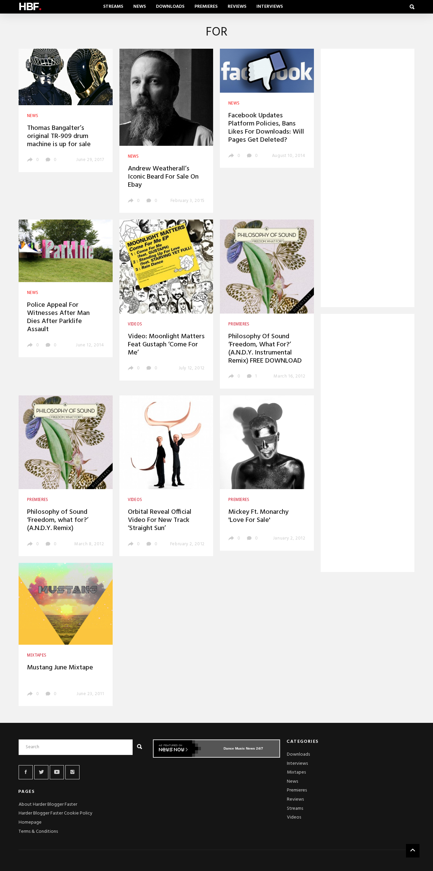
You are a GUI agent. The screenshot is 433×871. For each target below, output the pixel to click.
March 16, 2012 (289, 376)
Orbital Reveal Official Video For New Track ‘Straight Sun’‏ (159, 520)
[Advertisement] (368, 179)
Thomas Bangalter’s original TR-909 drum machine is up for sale (59, 136)
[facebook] (26, 772)
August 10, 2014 (288, 155)
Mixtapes (296, 772)
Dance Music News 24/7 (243, 748)
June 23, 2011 (90, 693)
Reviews (237, 6)
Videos (294, 817)
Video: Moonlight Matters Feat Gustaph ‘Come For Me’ (166, 344)
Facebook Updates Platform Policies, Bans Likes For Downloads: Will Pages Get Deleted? (266, 127)
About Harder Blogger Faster (48, 804)
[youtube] (57, 772)
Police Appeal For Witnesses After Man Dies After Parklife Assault (58, 317)
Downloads (170, 6)
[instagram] (72, 772)
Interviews (269, 6)
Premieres (206, 6)
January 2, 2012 (289, 538)
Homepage (30, 822)
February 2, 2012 (187, 544)
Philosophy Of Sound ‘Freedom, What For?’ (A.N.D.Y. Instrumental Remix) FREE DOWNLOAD (265, 348)
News (139, 6)
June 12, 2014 (90, 345)
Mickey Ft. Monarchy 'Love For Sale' (258, 516)
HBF (30, 6)
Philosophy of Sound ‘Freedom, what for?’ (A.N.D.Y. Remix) (57, 520)
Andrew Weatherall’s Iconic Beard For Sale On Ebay (163, 176)
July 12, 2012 (192, 368)
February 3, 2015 (187, 200)
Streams (113, 6)
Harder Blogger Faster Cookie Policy (55, 813)
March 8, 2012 (89, 544)
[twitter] (41, 772)
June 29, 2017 (90, 159)
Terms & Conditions (38, 831)
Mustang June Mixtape (60, 667)
